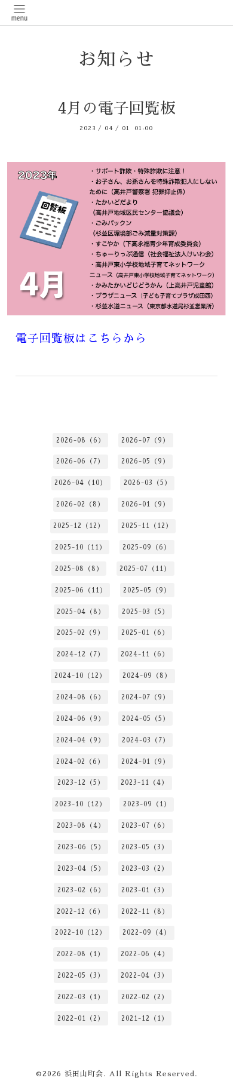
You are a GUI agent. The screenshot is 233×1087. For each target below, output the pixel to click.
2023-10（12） (80, 804)
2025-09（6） (146, 547)
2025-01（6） (145, 633)
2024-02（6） (80, 762)
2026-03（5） (147, 483)
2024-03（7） (146, 740)
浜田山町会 (84, 1073)
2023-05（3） (144, 847)
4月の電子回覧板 (116, 108)
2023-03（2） (144, 868)
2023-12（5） (81, 782)
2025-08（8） (79, 569)
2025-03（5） (145, 612)
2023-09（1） (147, 804)
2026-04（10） (80, 483)
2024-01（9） (145, 762)
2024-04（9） (80, 740)
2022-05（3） (81, 975)
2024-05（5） (146, 719)
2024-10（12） (80, 676)
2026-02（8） (80, 504)
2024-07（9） (145, 697)
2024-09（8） (146, 676)
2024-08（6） (80, 697)
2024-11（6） (145, 654)
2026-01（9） (145, 504)
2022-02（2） (144, 997)
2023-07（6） (145, 825)
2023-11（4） (144, 782)
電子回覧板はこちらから (81, 338)
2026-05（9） (145, 461)
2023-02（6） (81, 890)
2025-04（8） (81, 612)
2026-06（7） (80, 461)
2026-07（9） (145, 440)
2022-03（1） (81, 997)
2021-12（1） (144, 1018)
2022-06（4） (145, 954)
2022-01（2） (81, 1018)
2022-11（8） (145, 911)
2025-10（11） (80, 547)
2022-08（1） (81, 954)
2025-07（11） (145, 569)
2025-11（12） (147, 526)
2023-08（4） (81, 825)
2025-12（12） (79, 526)
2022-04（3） (144, 975)
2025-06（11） (81, 590)
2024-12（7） (81, 654)
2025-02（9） (81, 633)
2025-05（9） (147, 590)
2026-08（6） (80, 440)
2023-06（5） (81, 847)
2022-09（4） (146, 932)
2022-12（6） (81, 911)
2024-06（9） (80, 719)
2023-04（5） (81, 868)
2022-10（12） (80, 932)
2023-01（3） (144, 890)
